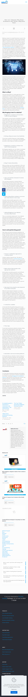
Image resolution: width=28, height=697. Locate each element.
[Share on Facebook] (3, 190)
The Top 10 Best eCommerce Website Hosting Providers (19, 405)
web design (5, 551)
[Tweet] (3, 194)
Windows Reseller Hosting (8, 620)
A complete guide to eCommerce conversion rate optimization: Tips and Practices (7, 406)
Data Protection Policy (15, 687)
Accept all (14, 692)
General (4, 538)
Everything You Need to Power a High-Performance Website (11, 567)
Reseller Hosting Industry (8, 543)
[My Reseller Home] (4, 2)
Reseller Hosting (6, 542)
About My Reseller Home (7, 649)
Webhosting (5, 552)
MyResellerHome (13, 32)
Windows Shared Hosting (8, 615)
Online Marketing (6, 541)
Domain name (5, 536)
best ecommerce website (8, 47)
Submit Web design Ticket (8, 671)
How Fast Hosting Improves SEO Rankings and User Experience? (13, 581)
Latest (3, 539)
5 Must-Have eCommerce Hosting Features (7, 415)
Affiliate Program (6, 530)
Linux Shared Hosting (7, 613)
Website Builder (5, 554)
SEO (3, 546)
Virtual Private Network (7, 550)
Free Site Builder (6, 632)
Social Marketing (6, 547)
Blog (3, 532)
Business (4, 533)
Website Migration (6, 555)
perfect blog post (18, 258)
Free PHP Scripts (6, 634)
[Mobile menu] (26, 2)
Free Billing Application (7, 637)
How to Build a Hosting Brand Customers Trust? (12, 572)
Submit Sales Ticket (6, 666)
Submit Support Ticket (7, 669)
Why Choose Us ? (6, 654)
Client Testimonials (6, 651)
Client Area (4, 664)
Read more (14, 689)
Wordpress (4, 556)
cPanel (3, 534)
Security (4, 545)
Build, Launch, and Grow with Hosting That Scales (13, 563)
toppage (4, 549)
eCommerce (5, 537)
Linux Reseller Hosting (7, 617)
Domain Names (5, 622)
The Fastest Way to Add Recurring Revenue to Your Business (13, 576)
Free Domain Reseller (7, 639)
